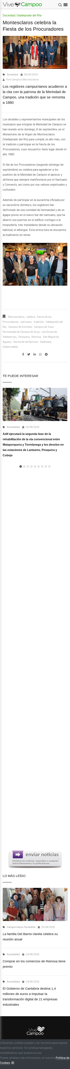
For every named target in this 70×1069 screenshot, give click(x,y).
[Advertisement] (35, 618)
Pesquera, (24, 336)
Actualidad (13, 427)
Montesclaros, (16, 316)
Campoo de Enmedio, (20, 326)
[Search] (60, 5)
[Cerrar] (12, 1062)
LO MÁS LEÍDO (14, 876)
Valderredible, (10, 346)
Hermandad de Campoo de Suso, (21, 331)
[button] (20, 466)
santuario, (26, 321)
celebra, (31, 316)
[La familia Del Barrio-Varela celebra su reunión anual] (35, 904)
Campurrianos (15, 927)
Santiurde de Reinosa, (25, 341)
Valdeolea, (46, 341)
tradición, (39, 321)
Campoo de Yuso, (44, 326)
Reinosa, (36, 336)
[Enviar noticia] (35, 859)
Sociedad (12, 74)
